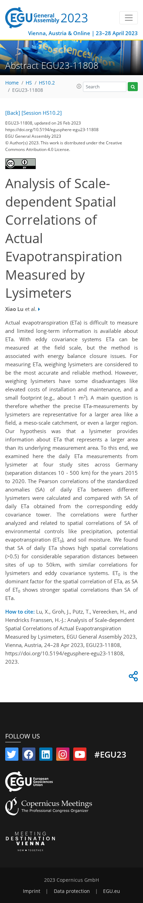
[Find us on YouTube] (79, 755)
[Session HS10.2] (42, 112)
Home (12, 83)
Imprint (31, 891)
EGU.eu (111, 891)
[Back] (12, 112)
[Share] (132, 677)
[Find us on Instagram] (62, 755)
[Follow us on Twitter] (11, 755)
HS (29, 83)
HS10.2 (47, 83)
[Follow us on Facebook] (28, 755)
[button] (79, 86)
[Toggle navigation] (128, 17)
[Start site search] (133, 86)
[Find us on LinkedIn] (45, 755)
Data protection (72, 891)
